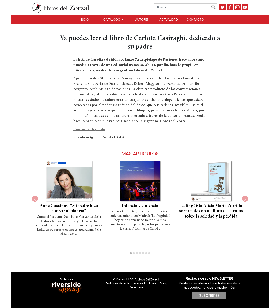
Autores (142, 19)
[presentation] (35, 199)
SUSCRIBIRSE (209, 295)
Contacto (195, 19)
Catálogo (112, 19)
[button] (131, 253)
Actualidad (168, 19)
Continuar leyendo (89, 129)
